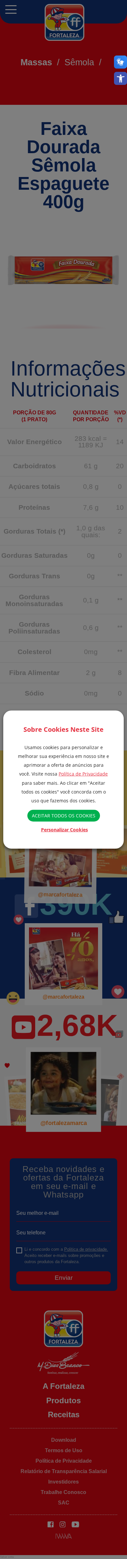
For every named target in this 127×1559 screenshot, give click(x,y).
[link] (120, 78)
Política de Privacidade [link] (83, 774)
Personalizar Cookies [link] (64, 829)
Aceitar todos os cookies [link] (63, 815)
